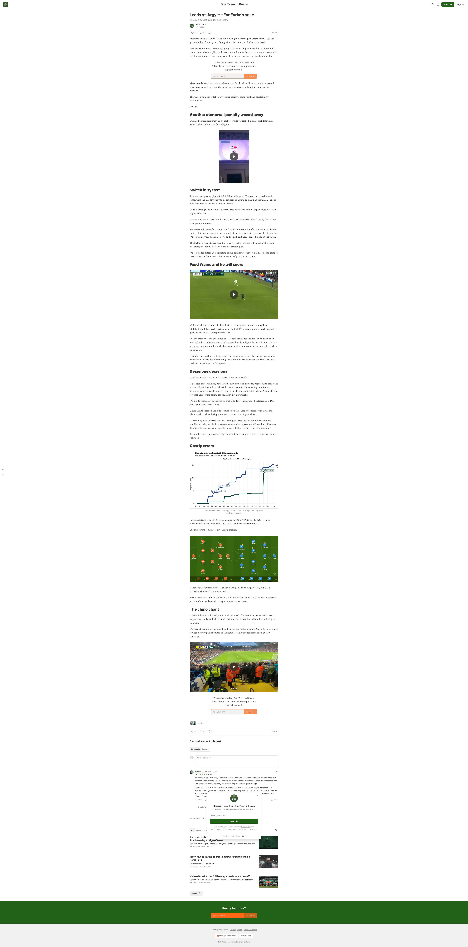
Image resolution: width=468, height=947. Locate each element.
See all (195, 893)
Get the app (246, 936)
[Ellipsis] (277, 771)
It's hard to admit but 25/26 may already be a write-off (220, 876)
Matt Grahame (201, 771)
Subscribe (447, 4)
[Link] (186, 115)
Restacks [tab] (205, 749)
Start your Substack (227, 936)
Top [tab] (192, 830)
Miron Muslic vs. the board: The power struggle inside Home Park (220, 858)
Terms (239, 930)
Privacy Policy (252, 829)
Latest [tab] (198, 830)
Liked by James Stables (205, 774)
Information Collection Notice (233, 829)
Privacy (233, 930)
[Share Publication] (438, 4)
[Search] (432, 4)
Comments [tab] (195, 749)
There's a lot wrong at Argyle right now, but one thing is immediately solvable (222, 843)
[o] (234, 156)
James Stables (201, 24)
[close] (257, 795)
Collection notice (250, 930)
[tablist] (200, 749)
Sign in (460, 4)
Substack (222, 942)
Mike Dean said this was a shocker (212, 121)
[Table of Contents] (2, 473)
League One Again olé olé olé (202, 863)
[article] (234, 843)
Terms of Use (245, 827)
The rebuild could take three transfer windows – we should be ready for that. (222, 879)
